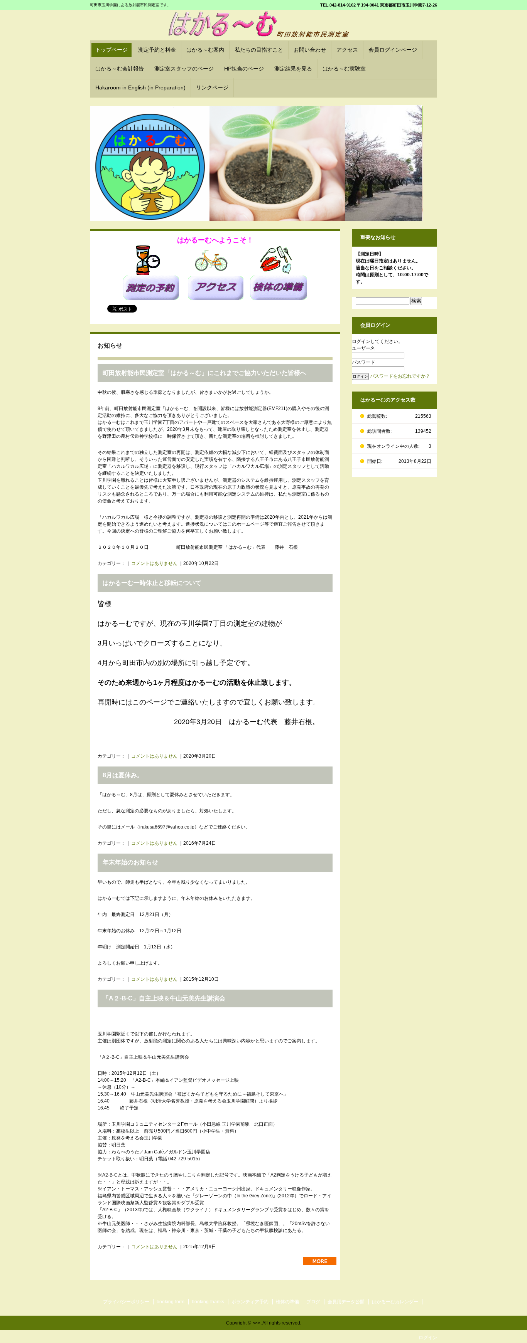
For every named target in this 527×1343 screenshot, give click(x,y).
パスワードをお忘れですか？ (400, 376)
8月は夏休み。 (123, 775)
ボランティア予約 (250, 1301)
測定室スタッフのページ (184, 69)
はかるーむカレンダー (395, 1301)
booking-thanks (208, 1301)
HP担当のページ (244, 69)
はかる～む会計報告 (119, 69)
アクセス (347, 50)
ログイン (428, 1337)
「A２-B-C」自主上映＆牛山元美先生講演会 (164, 998)
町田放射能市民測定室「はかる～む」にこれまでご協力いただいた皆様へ (204, 373)
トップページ (111, 50)
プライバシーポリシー (126, 1301)
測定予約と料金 (157, 50)
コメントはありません (154, 563)
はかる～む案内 (205, 50)
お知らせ (110, 345)
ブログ (313, 1301)
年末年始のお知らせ (130, 862)
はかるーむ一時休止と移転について (152, 583)
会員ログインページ (392, 50)
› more (319, 1261)
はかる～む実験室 (344, 69)
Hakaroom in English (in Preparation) (140, 87)
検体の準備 (287, 1301)
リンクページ (212, 87)
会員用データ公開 (346, 1301)
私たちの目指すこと (259, 50)
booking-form (170, 1301)
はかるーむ (263, 26)
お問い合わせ (310, 50)
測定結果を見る (293, 69)
